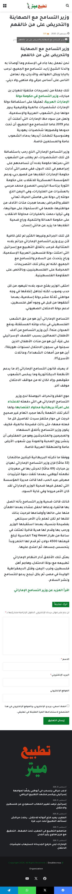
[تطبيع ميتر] (36, 6)
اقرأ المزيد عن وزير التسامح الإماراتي (41, 590)
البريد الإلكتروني (59, 675)
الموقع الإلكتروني (59, 691)
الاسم (65, 659)
